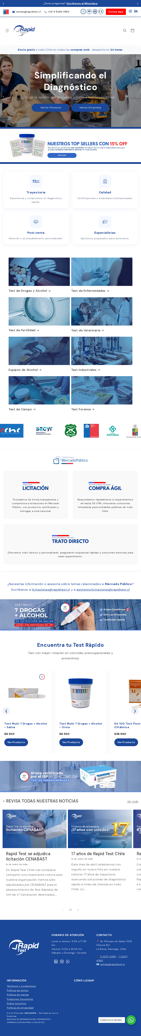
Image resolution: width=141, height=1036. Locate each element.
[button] (7, 30)
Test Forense (81, 409)
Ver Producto (16, 742)
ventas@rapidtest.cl (28, 11)
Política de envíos (18, 990)
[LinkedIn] (136, 11)
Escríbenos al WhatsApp (82, 3)
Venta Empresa (90, 107)
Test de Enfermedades (88, 291)
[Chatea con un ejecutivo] (131, 1020)
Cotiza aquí (115, 11)
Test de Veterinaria (85, 330)
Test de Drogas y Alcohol (28, 291)
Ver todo (132, 801)
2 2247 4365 (108, 956)
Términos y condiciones (21, 986)
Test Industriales (83, 370)
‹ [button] (3, 3)
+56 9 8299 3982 (58, 11)
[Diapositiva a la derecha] (78, 910)
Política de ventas (18, 994)
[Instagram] (130, 11)
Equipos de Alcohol (23, 370)
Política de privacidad (20, 1007)
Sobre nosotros (16, 1003)
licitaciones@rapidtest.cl (51, 590)
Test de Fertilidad (22, 330)
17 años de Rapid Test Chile (98, 853)
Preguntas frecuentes (20, 999)
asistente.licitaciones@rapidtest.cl (103, 590)
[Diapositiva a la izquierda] (63, 910)
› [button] (137, 3)
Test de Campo (20, 409)
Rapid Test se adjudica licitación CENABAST (28, 856)
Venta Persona (50, 107)
